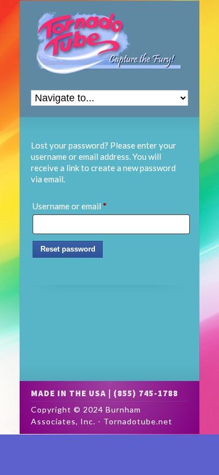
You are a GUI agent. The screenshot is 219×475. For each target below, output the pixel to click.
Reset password (67, 249)
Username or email (86, 205)
